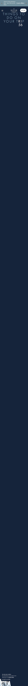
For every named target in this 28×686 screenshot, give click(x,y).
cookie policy (11, 677)
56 (20, 25)
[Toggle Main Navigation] (2, 10)
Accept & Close (6, 679)
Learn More (20, 3)
